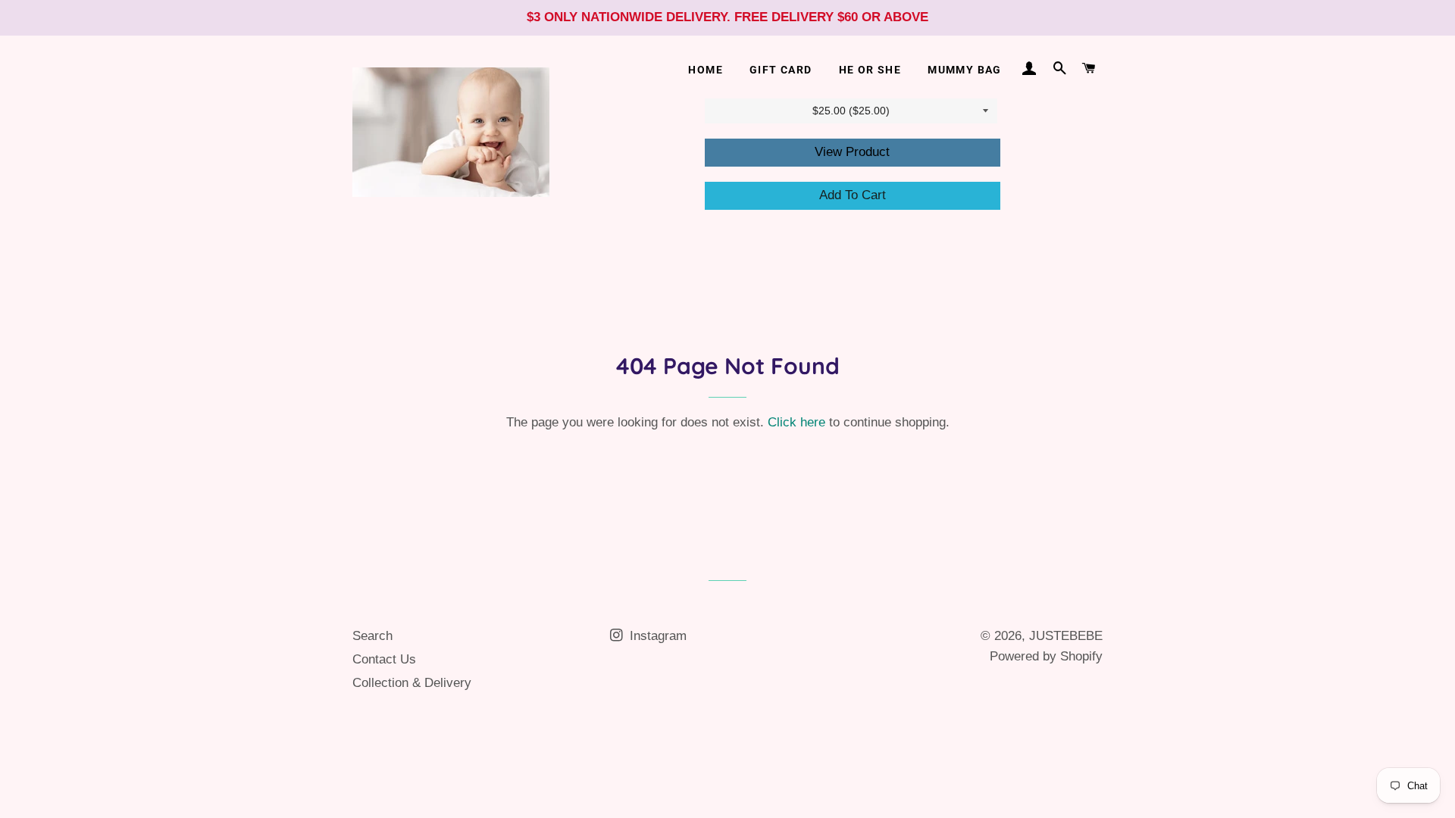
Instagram (656, 636)
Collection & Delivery (411, 683)
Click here (796, 422)
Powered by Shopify (1046, 656)
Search (372, 636)
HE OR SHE (870, 70)
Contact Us (384, 659)
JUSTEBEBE (1066, 636)
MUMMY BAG (965, 70)
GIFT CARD (780, 70)
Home (705, 70)
